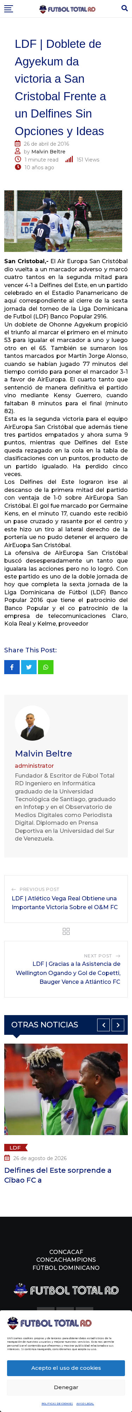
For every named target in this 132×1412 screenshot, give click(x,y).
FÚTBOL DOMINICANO (66, 1268)
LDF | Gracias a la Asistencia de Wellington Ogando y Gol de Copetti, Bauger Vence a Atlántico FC (68, 973)
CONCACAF (66, 1252)
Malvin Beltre (48, 151)
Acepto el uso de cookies (66, 1367)
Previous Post (40, 889)
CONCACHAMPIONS (66, 1259)
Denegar (66, 1387)
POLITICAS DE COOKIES (57, 1403)
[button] (103, 1025)
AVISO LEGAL (85, 1403)
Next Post (98, 955)
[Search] (124, 8)
